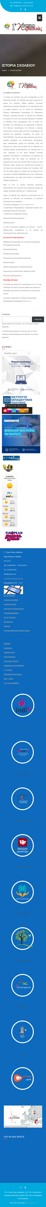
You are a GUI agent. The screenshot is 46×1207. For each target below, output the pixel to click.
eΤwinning (8, 648)
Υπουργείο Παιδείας (11, 600)
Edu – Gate (8, 679)
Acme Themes (30, 1203)
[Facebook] (21, 9)
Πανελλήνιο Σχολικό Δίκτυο (14, 609)
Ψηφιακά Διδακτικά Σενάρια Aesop (17, 630)
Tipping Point (9, 652)
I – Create (8, 670)
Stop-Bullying (9, 657)
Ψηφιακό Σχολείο (10, 604)
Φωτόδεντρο (8, 622)
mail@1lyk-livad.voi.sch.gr (23, 6)
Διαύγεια (7, 626)
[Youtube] (25, 9)
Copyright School (11, 661)
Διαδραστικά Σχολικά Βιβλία (14, 665)
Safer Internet (10, 617)
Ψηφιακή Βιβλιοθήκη (11, 613)
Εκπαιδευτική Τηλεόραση (13, 674)
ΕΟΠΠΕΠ (7, 644)
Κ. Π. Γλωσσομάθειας (11, 683)
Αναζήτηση (6, 314)
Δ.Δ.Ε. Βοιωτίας (9, 595)
